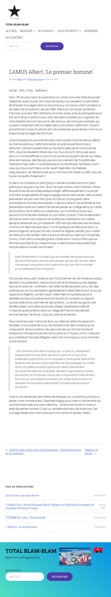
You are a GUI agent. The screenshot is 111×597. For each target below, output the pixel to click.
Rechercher (52, 46)
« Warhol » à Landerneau (21, 527)
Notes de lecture (35, 79)
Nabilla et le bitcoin (91, 451)
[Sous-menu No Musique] (54, 30)
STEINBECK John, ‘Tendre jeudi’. (25, 517)
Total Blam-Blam (16, 24)
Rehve (20, 79)
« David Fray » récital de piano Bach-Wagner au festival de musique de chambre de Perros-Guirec (49, 506)
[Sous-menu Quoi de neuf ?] (80, 31)
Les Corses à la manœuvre (22, 495)
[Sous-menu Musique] (34, 31)
